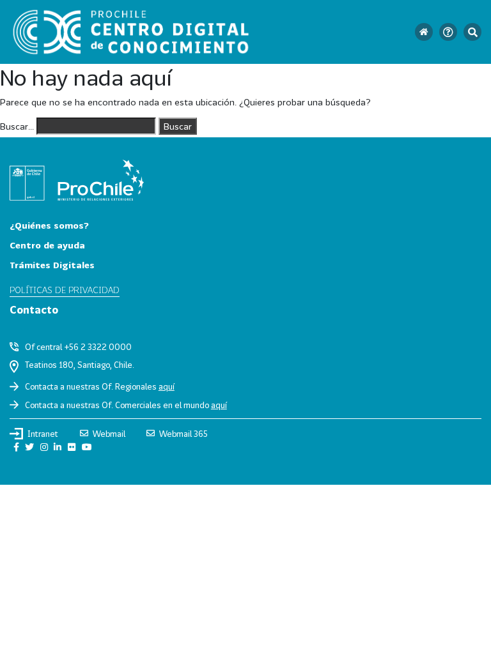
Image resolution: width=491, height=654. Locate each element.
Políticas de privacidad (65, 289)
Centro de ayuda (47, 245)
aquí (167, 386)
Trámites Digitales (52, 264)
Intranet (42, 434)
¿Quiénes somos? (49, 225)
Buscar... (17, 126)
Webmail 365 (183, 434)
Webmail (109, 434)
